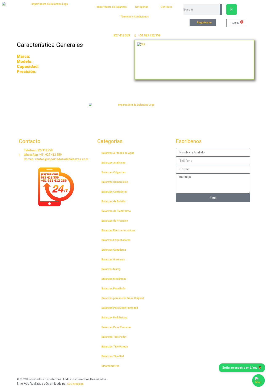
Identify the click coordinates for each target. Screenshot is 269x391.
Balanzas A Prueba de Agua (118, 153)
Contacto (166, 6)
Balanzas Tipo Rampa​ (115, 346)
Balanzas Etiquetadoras (116, 240)
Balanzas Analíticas (113, 162)
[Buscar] (221, 9)
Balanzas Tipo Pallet (114, 336)
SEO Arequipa (75, 383)
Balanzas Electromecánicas (118, 230)
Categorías (141, 6)
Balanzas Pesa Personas (116, 327)
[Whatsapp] (231, 9)
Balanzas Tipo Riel (113, 356)
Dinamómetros (110, 365)
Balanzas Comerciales (115, 182)
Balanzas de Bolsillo (113, 201)
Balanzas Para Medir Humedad (120, 307)
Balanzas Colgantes (114, 172)
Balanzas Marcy (111, 269)
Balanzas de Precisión (115, 220)
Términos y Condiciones (134, 16)
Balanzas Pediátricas (114, 317)
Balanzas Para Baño (113, 288)
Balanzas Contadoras (114, 191)
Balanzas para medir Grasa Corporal (123, 298)
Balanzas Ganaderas (114, 249)
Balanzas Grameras (113, 259)
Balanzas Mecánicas (114, 278)
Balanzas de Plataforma (116, 211)
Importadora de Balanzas (112, 6)
